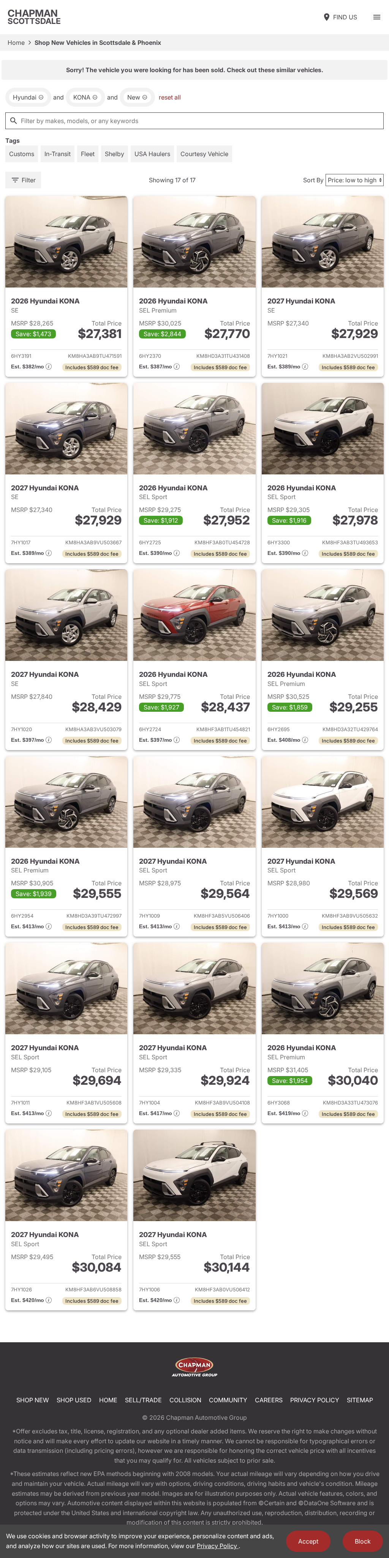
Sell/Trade (143, 1400)
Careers (269, 1400)
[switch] (377, 17)
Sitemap (360, 1400)
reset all (170, 97)
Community (228, 1400)
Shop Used (74, 1400)
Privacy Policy (314, 1400)
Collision (185, 1400)
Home (16, 42)
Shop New (32, 1400)
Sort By (313, 180)
